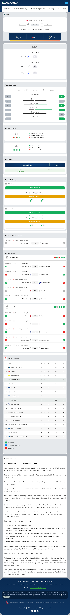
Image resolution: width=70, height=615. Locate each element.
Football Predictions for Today (15, 584)
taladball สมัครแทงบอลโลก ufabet (32, 592)
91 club (58, 592)
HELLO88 (53, 592)
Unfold (7, 596)
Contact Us (43, 581)
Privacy (33, 581)
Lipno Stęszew (48, 25)
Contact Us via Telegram (38, 588)
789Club (43, 592)
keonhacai (18, 594)
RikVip (48, 592)
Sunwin (64, 594)
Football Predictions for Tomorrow (33, 584)
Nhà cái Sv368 (10, 592)
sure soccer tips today (27, 594)
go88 (62, 592)
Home (19, 581)
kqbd (5, 594)
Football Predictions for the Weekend (53, 584)
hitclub (45, 594)
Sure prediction (11, 594)
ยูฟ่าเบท (17, 592)
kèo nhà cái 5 (37, 594)
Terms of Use (25, 581)
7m (42, 594)
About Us (49, 581)
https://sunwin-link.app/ (54, 594)
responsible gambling (49, 602)
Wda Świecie (22, 25)
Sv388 (21, 592)
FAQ (37, 581)
